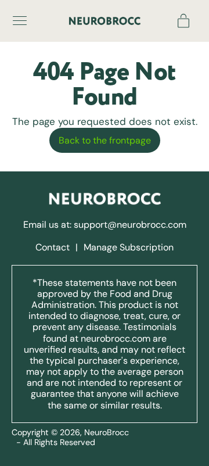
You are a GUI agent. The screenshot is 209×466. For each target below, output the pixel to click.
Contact (53, 247)
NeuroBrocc (106, 432)
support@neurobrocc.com (130, 224)
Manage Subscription (129, 247)
